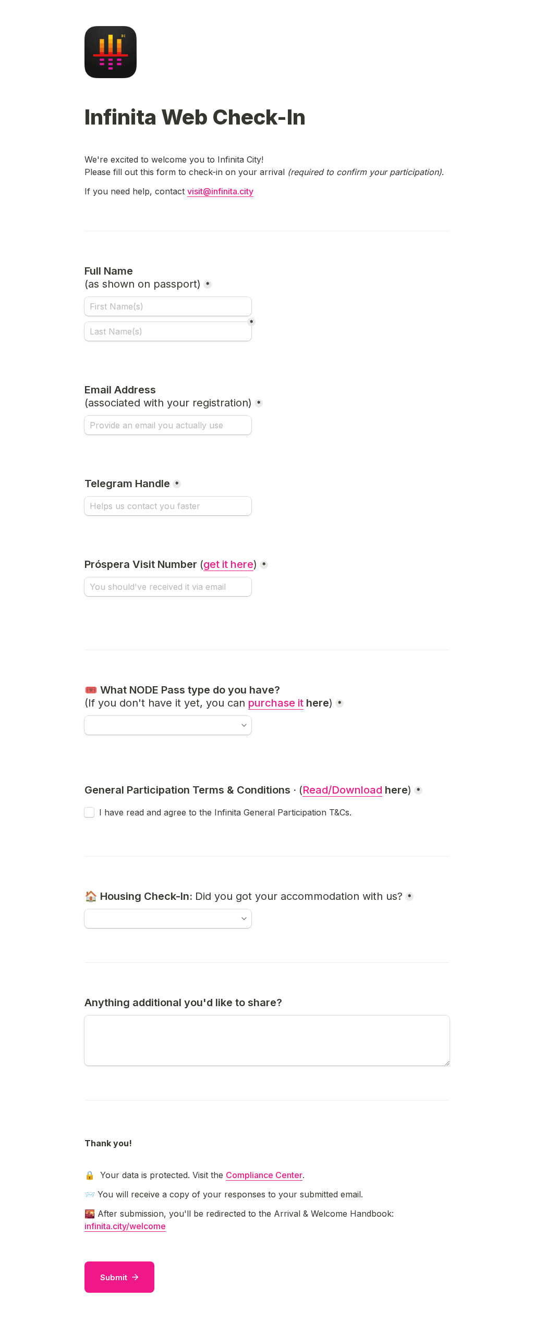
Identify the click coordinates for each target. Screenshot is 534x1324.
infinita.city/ (106, 1226)
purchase (273, 703)
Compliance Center (264, 1175)
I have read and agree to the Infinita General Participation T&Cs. (225, 812)
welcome (147, 1226)
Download (357, 790)
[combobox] (167, 725)
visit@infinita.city (220, 191)
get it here (228, 564)
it (301, 703)
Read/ (317, 790)
